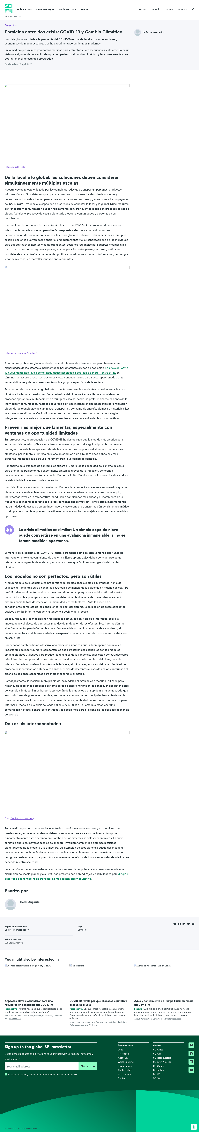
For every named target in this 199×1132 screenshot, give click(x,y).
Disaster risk (27, 1015)
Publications (24, 9)
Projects (143, 9)
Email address (12, 1059)
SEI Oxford (158, 1065)
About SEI (123, 1057)
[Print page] (193, 924)
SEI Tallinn (158, 1069)
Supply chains (15, 1018)
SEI (6, 16)
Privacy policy (125, 1065)
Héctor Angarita (153, 32)
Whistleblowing (126, 1061)
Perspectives (15, 16)
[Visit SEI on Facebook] (191, 1053)
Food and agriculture (85, 1021)
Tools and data (67, 9)
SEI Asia (157, 1053)
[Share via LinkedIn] (184, 924)
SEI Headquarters (162, 1057)
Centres (169, 9)
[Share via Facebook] (179, 924)
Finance (37, 1015)
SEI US (156, 1073)
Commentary (44, 9)
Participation (146, 1018)
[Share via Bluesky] (174, 924)
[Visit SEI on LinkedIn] (191, 1062)
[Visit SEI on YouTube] (191, 1070)
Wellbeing (93, 1024)
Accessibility (124, 1073)
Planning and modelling (106, 1021)
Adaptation (16, 1015)
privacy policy (28, 1074)
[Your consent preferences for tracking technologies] (194, 1127)
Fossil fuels (47, 1015)
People (156, 9)
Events (85, 9)
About (181, 9)
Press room (124, 1053)
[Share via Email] (188, 924)
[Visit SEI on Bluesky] (191, 1045)
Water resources (76, 1024)
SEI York (157, 1078)
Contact (122, 1078)
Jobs (120, 1049)
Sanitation (57, 1015)
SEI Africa (158, 1049)
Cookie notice (125, 1069)
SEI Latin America (162, 1061)
